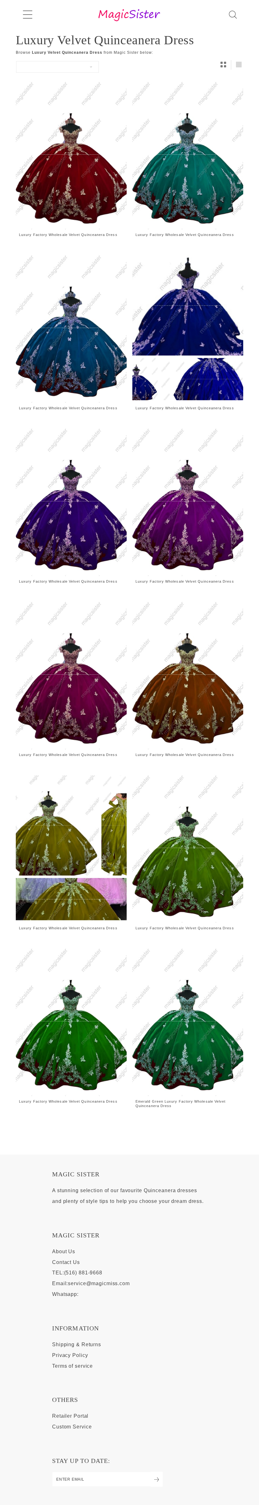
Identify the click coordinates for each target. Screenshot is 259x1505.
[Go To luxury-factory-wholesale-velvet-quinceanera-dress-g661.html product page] (71, 328)
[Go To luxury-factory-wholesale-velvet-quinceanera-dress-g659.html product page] (71, 154)
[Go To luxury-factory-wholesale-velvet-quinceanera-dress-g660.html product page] (187, 154)
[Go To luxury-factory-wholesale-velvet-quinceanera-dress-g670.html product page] (71, 848)
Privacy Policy (70, 1355)
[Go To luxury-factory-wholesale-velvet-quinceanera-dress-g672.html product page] (187, 848)
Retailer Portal (70, 1416)
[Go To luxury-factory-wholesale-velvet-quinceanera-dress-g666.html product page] (71, 674)
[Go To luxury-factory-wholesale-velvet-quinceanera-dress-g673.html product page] (71, 1021)
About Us (63, 1251)
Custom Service (72, 1426)
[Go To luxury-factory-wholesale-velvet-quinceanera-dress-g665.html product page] (187, 501)
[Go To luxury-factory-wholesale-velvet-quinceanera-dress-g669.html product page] (187, 674)
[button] (28, 14)
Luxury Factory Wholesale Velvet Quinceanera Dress (68, 235)
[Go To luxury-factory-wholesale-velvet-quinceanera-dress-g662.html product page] (187, 328)
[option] (71, 158)
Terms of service (72, 1366)
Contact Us (66, 1262)
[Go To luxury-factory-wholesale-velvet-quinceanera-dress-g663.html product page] (71, 501)
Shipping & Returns (76, 1344)
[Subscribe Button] (157, 1479)
